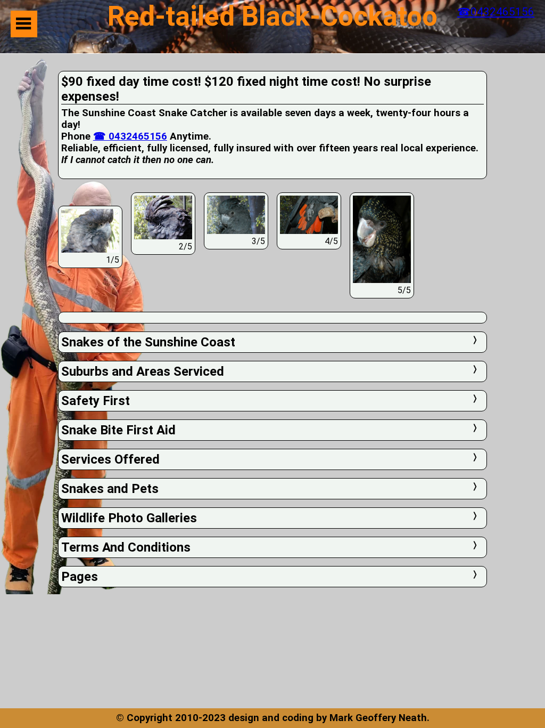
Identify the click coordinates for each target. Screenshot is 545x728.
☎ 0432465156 (130, 136)
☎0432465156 (495, 11)
